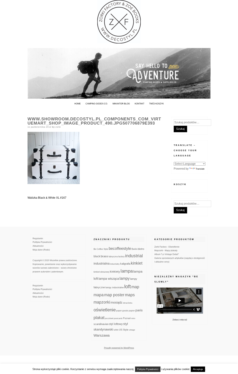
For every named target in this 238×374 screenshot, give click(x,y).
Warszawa (102, 335)
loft (127, 286)
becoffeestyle (120, 248)
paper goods (122, 310)
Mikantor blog (121, 103)
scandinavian (101, 324)
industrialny (115, 264)
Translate (200, 169)
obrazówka (127, 303)
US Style (123, 329)
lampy (125, 278)
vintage (132, 330)
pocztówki (109, 318)
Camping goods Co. (97, 103)
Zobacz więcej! (179, 320)
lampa (127, 271)
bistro (141, 249)
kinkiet (136, 263)
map (135, 287)
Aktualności (38, 246)
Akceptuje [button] (198, 369)
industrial (134, 255)
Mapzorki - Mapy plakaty (165, 250)
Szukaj (180, 128)
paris (139, 310)
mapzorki (102, 302)
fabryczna (113, 256)
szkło (116, 330)
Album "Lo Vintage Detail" (166, 254)
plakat (99, 317)
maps (130, 295)
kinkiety (115, 271)
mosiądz (116, 302)
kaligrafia (125, 263)
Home (77, 103)
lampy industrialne (114, 287)
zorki (58, 127)
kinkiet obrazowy (101, 272)
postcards (118, 318)
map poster (114, 295)
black (97, 256)
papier (132, 310)
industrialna (102, 263)
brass (104, 256)
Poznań (127, 318)
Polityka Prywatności (42, 242)
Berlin (134, 249)
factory (121, 256)
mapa (99, 295)
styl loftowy (116, 324)
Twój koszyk (156, 103)
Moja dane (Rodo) (41, 250)
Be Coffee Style (101, 249)
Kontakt (139, 103)
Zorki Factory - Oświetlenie (166, 247)
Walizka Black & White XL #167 (47, 197)
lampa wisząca (108, 278)
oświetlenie (105, 309)
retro (133, 318)
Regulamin (38, 238)
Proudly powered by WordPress (119, 348)
